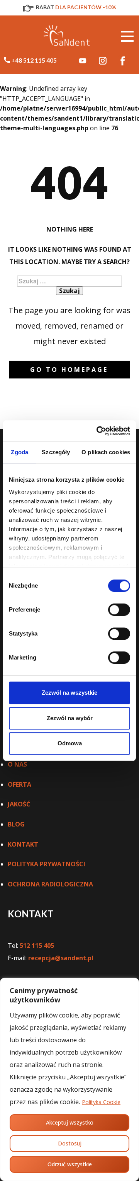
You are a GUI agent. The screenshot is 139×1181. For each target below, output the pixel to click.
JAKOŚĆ (19, 804)
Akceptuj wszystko (69, 1122)
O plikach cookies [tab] (105, 452)
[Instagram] (103, 61)
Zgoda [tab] (19, 452)
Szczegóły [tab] (56, 452)
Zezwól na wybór (70, 718)
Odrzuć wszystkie (69, 1164)
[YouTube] (82, 61)
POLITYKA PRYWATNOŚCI (46, 864)
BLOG (16, 824)
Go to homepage (69, 369)
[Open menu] (127, 36)
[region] (69, 1079)
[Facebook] (123, 61)
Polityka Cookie (101, 1102)
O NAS (17, 764)
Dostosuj (69, 1143)
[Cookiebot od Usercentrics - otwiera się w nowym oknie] (98, 431)
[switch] (119, 609)
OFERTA (19, 784)
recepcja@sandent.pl (60, 958)
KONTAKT (23, 844)
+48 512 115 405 (33, 60)
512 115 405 (37, 945)
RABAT (75, 7)
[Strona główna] (67, 36)
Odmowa (70, 743)
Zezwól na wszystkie (69, 692)
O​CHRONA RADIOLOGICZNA (50, 884)
